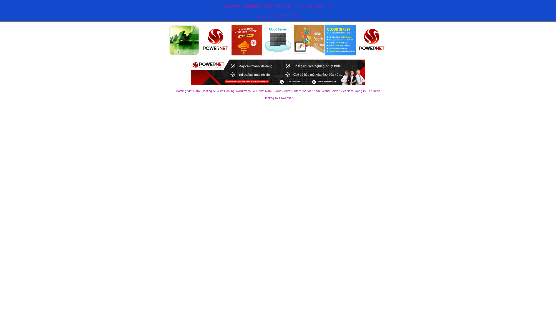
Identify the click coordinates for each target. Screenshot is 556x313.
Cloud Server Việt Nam (337, 91)
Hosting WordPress (237, 91)
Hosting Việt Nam (188, 91)
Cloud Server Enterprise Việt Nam (296, 91)
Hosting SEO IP (212, 91)
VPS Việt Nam (262, 91)
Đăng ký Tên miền (367, 91)
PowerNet (286, 98)
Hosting (269, 98)
